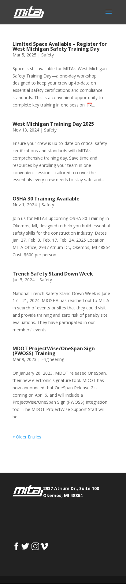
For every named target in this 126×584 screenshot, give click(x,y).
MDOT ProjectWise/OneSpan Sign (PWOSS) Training (54, 351)
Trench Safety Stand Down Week (53, 273)
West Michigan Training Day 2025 (53, 124)
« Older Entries (27, 437)
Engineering (52, 359)
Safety (47, 55)
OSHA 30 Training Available (46, 198)
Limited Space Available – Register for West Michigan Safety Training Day (60, 46)
